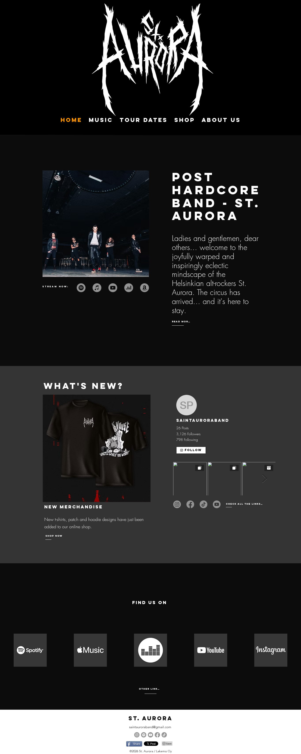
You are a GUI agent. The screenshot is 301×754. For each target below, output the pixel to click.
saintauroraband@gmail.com (150, 727)
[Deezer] (128, 287)
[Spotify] (143, 734)
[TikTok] (203, 504)
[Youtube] (112, 287)
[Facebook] (190, 504)
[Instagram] (177, 504)
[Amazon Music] (144, 287)
